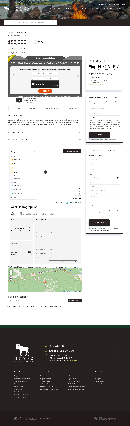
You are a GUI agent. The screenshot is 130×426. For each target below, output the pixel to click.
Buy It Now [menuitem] (17, 392)
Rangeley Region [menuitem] (45, 379)
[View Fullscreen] (11, 278)
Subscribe (99, 135)
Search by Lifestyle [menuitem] (20, 381)
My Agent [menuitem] (98, 379)
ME (20, 306)
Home (9, 306)
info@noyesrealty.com (61, 350)
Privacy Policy (109, 128)
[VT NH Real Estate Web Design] (105, 418)
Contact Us (92, 84)
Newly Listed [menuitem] (18, 386)
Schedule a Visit (112, 151)
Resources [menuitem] (94, 9)
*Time (90, 182)
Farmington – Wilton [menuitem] (46, 386)
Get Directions (74, 300)
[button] (59, 22)
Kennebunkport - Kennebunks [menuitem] (49, 389)
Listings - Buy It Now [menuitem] (21, 394)
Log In (116, 4)
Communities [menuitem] (69, 9)
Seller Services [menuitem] (72, 376)
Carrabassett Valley (36, 306)
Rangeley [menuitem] (43, 376)
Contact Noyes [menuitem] (99, 381)
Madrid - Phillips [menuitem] (45, 384)
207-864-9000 (105, 4)
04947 (46, 306)
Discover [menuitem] (82, 9)
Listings (15, 306)
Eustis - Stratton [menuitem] (45, 381)
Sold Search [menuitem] (18, 389)
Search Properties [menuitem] (52, 9)
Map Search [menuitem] (18, 376)
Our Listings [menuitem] (18, 384)
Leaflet (64, 291)
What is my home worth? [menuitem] (22, 397)
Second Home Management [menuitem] (76, 386)
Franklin (25, 306)
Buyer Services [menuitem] (72, 379)
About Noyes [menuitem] (108, 9)
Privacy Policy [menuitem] (99, 384)
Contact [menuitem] (121, 9)
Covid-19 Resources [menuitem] (74, 384)
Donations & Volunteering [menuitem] (76, 389)
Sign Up (123, 4)
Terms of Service (103, 230)
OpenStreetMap (72, 291)
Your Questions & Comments (97, 190)
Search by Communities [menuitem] (22, 379)
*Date (90, 174)
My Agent (100, 84)
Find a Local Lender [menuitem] (74, 381)
